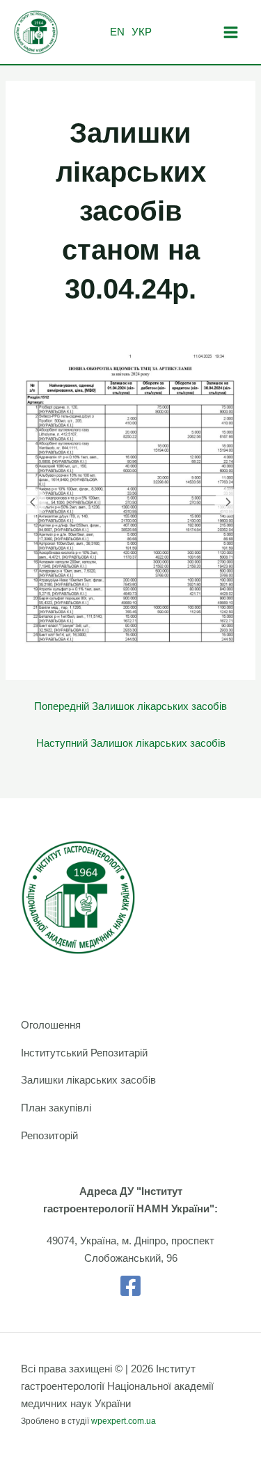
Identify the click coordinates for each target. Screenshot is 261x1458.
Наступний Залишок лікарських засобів (131, 743)
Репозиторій (49, 1135)
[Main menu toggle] (230, 32)
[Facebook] (130, 1285)
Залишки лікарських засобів (88, 1080)
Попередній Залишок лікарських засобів (130, 706)
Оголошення (51, 1025)
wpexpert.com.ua (123, 1421)
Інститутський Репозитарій (84, 1053)
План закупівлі (56, 1108)
